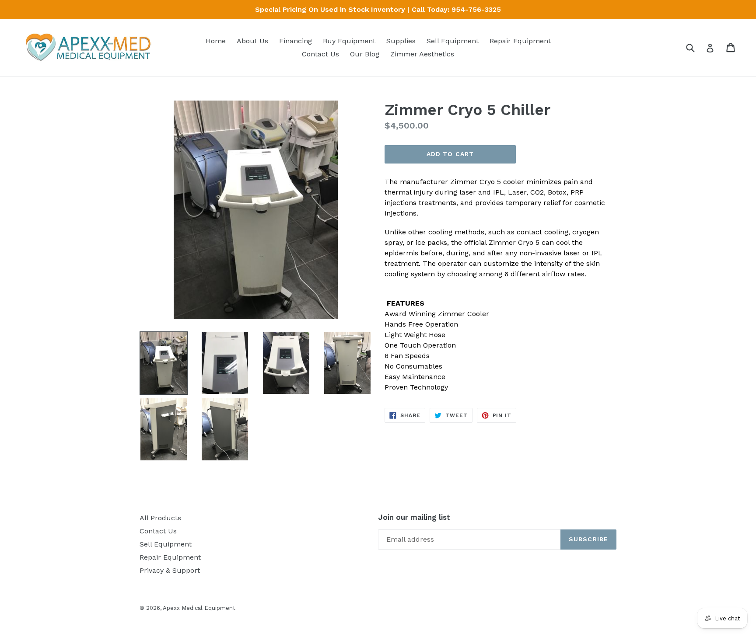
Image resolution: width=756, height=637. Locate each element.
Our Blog (364, 54)
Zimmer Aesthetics (422, 54)
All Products (160, 518)
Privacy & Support (170, 570)
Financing (295, 41)
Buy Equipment (349, 41)
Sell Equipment (453, 41)
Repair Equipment (520, 41)
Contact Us (320, 54)
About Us (252, 41)
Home (216, 41)
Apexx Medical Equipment (199, 608)
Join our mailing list (414, 517)
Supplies (401, 41)
